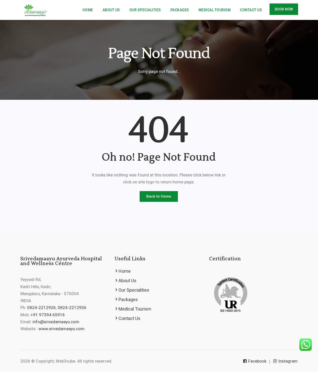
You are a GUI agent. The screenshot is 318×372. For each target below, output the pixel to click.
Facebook (256, 361)
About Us (111, 10)
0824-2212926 (41, 307)
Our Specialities (145, 10)
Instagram (287, 361)
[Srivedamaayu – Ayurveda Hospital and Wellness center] (35, 10)
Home (88, 10)
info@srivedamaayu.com (56, 321)
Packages (179, 10)
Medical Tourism (215, 10)
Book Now (284, 9)
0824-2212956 (72, 307)
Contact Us (251, 10)
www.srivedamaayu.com (61, 328)
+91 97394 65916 (48, 314)
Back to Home (158, 196)
